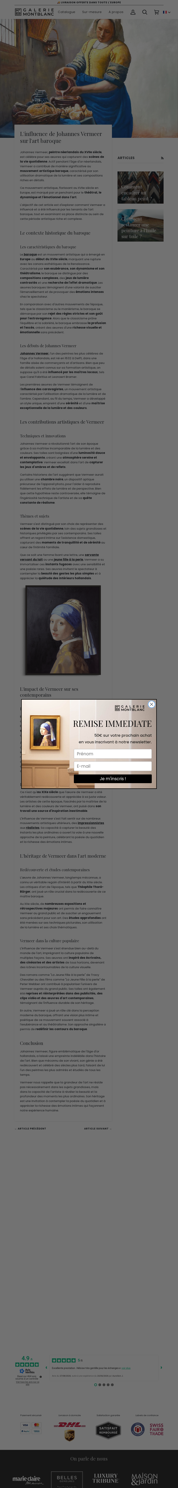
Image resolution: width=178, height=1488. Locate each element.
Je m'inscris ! (113, 779)
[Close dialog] (151, 704)
